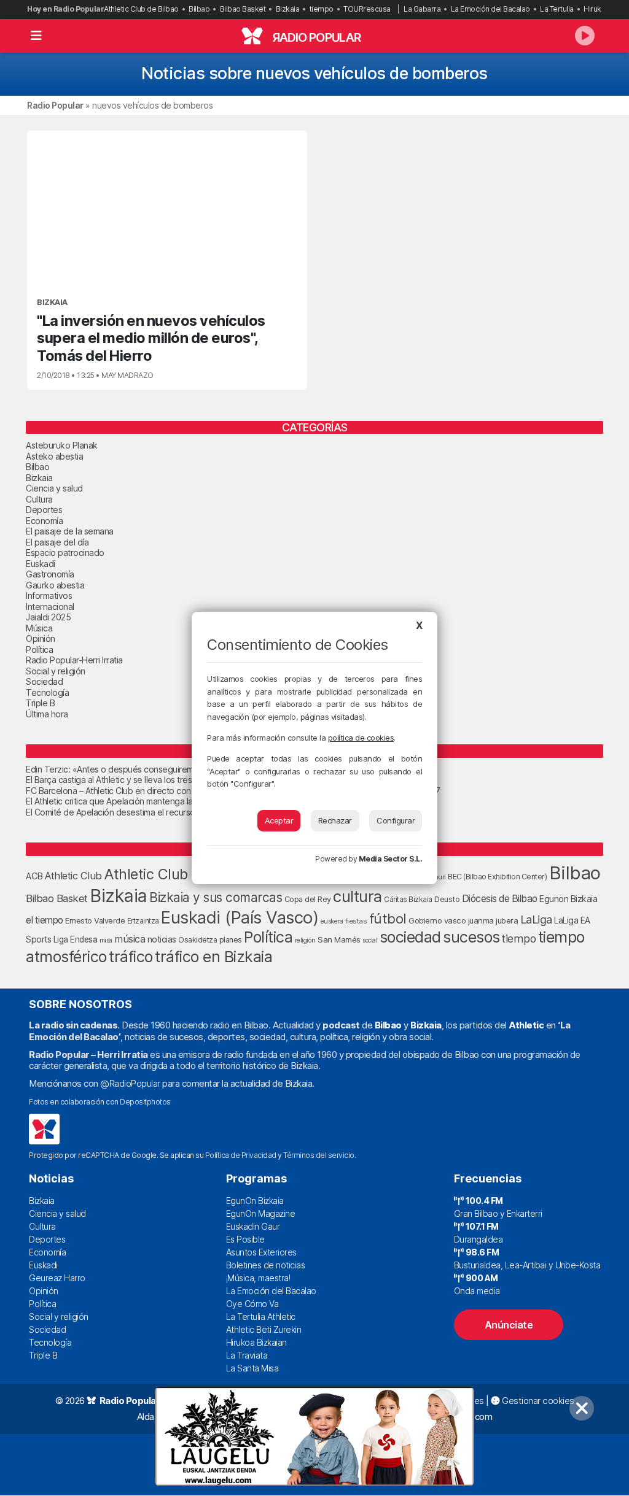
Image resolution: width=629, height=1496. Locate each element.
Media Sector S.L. (391, 858)
